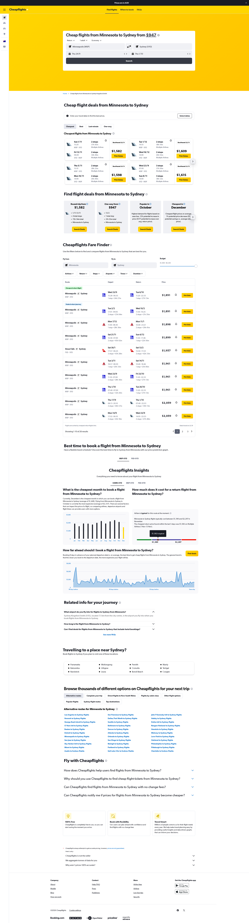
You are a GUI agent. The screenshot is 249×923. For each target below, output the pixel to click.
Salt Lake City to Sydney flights (121, 751)
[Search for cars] (4, 28)
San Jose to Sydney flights (75, 740)
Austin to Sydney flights (74, 751)
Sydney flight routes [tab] (92, 702)
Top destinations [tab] (113, 702)
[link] (79, 229)
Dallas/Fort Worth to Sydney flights (122, 718)
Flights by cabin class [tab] (150, 696)
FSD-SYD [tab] (135, 458)
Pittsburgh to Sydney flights (162, 747)
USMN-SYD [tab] (117, 483)
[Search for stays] (4, 23)
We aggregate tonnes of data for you (81, 860)
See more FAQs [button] (109, 635)
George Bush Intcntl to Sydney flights (79, 722)
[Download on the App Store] (182, 891)
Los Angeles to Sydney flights (76, 715)
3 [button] (187, 431)
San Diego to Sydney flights (119, 740)
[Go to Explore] (4, 34)
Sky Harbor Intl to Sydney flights (77, 744)
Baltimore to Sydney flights (119, 726)
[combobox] (71, 40)
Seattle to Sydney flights (118, 722)
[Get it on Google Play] (182, 885)
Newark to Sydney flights (75, 718)
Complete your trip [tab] (94, 696)
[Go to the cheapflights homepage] (19, 9)
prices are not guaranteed (115, 848)
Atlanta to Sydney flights (118, 733)
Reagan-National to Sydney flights (165, 726)
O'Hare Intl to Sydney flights (76, 726)
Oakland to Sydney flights (162, 740)
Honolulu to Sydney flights (162, 729)
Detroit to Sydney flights (74, 733)
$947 (151, 34)
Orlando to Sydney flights (118, 736)
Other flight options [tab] (172, 696)
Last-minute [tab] (93, 126)
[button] (246, 3)
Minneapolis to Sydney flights (76, 736)
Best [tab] (81, 126)
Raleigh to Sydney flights (118, 744)
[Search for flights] (4, 17)
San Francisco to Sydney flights (121, 715)
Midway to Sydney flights (162, 733)
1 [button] (177, 431)
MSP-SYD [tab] (123, 458)
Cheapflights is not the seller (77, 856)
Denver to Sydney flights (118, 729)
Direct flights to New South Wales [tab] (122, 696)
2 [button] (182, 431)
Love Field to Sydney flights (162, 736)
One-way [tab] (108, 126)
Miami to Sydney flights (74, 747)
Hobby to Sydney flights (161, 718)
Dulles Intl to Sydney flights (162, 722)
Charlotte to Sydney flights (162, 751)
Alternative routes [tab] (73, 696)
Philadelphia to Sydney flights (163, 744)
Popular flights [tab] (72, 702)
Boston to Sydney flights (74, 729)
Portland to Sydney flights (118, 747)
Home (65, 93)
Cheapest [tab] (70, 126)
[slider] (196, 266)
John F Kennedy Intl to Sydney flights (166, 715)
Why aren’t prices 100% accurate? (80, 865)
